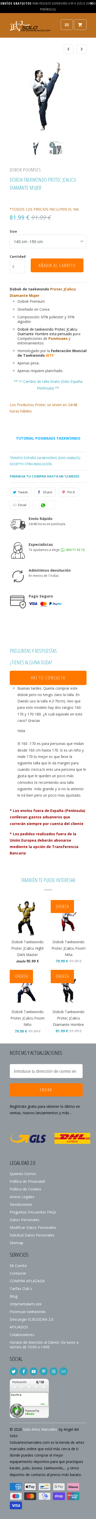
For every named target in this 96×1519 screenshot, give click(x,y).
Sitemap (16, 1242)
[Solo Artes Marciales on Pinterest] (44, 1371)
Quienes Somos (23, 1173)
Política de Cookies (25, 1189)
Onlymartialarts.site (26, 1303)
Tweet (23, 492)
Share (47, 492)
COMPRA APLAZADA (27, 1280)
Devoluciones (21, 1204)
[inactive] (29, 1416)
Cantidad (18, 256)
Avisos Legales (22, 1196)
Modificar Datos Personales (33, 1227)
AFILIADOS (19, 1327)
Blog (13, 1296)
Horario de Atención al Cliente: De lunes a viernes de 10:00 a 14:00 (44, 1344)
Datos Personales (24, 1219)
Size (13, 231)
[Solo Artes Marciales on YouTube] (34, 1371)
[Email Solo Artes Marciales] (64, 1371)
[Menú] (67, 24)
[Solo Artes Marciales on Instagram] (54, 1371)
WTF (50, 355)
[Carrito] (80, 24)
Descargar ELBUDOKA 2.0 (31, 1319)
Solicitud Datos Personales (32, 1235)
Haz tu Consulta (48, 678)
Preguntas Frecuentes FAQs (33, 1212)
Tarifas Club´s (21, 1288)
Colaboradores (22, 1334)
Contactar (18, 1273)
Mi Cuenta (18, 1265)
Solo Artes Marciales (40, 1429)
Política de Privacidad (27, 1181)
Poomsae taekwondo (28, 1311)
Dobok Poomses (25, 170)
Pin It (71, 492)
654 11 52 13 (74, 550)
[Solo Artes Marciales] (30, 27)
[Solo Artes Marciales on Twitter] (14, 1371)
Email (22, 505)
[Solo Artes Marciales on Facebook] (24, 1371)
